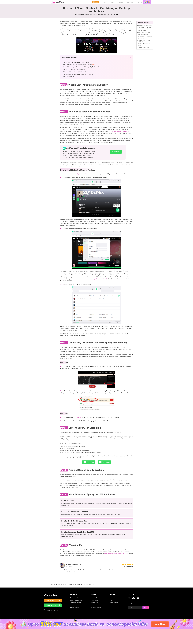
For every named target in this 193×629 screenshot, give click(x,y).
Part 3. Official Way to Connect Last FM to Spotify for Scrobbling (81, 67)
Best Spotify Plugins (143, 34)
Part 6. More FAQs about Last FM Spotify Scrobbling (78, 74)
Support (121, 2)
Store (96, 2)
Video (112, 2)
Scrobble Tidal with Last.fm (145, 25)
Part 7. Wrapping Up (68, 76)
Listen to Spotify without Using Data (144, 41)
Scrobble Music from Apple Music (144, 44)
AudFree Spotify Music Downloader (119, 131)
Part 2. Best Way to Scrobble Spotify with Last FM (77, 64)
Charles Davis (80, 14)
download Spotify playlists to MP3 (97, 279)
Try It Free (116, 152)
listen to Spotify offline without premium (116, 553)
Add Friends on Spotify (143, 47)
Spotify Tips (106, 14)
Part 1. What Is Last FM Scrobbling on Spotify (76, 62)
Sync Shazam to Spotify (144, 32)
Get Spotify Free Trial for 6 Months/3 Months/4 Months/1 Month (144, 29)
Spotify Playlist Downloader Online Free (145, 37)
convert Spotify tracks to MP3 (78, 174)
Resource (129, 2)
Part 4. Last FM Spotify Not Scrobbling (74, 69)
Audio (104, 2)
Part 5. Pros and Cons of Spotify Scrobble (75, 71)
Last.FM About (77, 417)
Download (139, 2)
